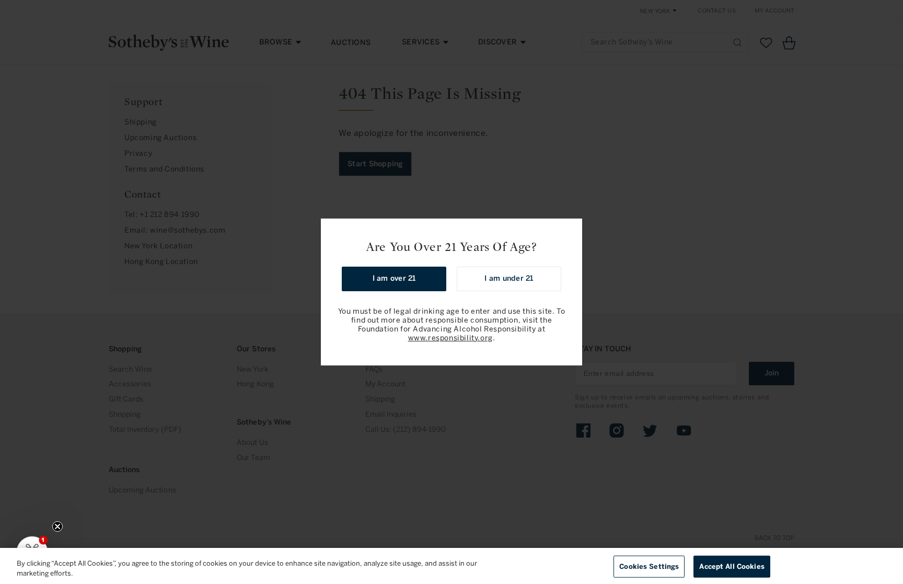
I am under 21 (508, 278)
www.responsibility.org (450, 338)
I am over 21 (394, 278)
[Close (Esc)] (570, 230)
